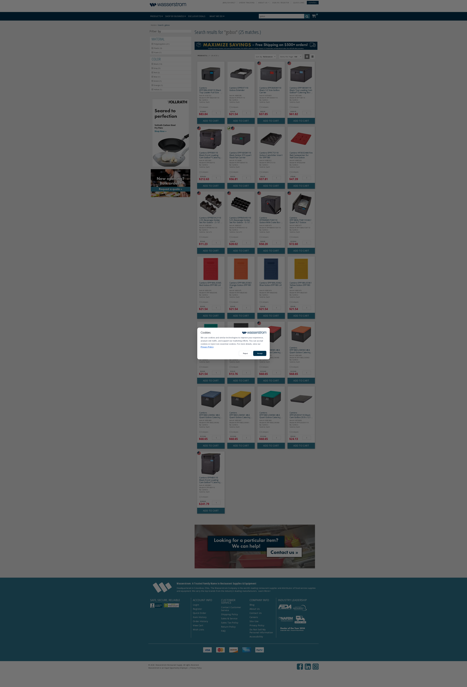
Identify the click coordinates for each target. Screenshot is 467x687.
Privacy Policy (207, 347)
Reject (245, 353)
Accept (259, 353)
